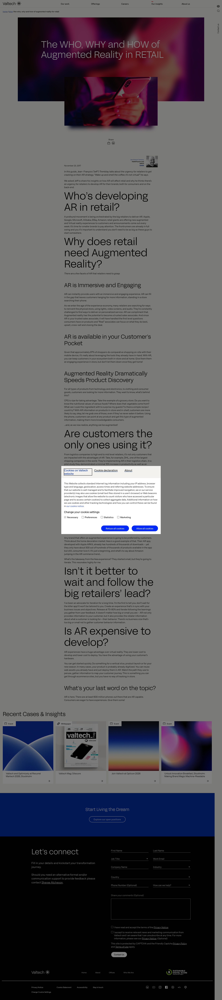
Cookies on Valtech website (76, 472)
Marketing (125, 517)
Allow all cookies (144, 528)
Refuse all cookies (115, 528)
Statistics (109, 517)
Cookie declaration (106, 470)
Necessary (72, 517)
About (128, 470)
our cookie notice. (75, 506)
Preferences (91, 517)
